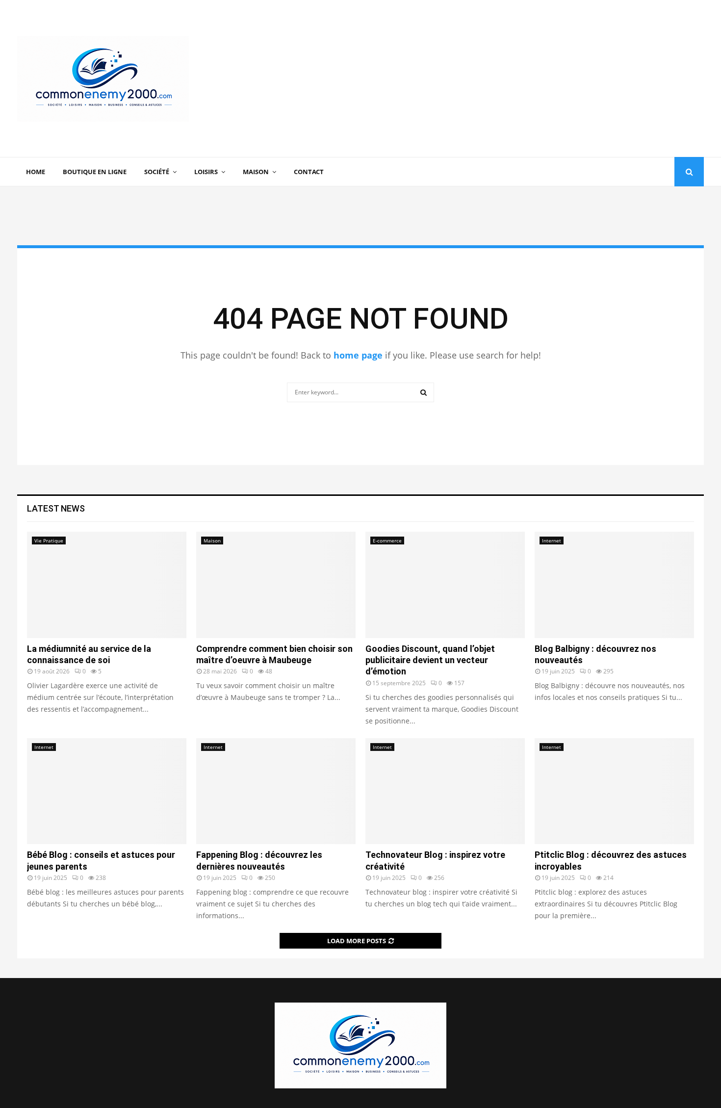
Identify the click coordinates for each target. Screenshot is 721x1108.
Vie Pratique (48, 540)
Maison (256, 171)
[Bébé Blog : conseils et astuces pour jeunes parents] (106, 791)
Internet (551, 540)
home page (358, 355)
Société (156, 171)
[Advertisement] (525, 78)
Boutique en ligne (95, 171)
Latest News (56, 508)
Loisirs (206, 171)
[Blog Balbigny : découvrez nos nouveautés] (614, 585)
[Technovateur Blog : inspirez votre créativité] (445, 791)
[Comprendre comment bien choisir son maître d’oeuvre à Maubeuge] (276, 585)
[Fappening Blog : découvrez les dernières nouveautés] (276, 791)
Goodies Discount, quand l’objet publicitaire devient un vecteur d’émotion (430, 660)
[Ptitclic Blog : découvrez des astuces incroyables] (614, 791)
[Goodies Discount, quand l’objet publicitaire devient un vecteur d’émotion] (445, 585)
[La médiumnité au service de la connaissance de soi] (106, 585)
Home (35, 171)
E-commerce (387, 540)
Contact (309, 171)
